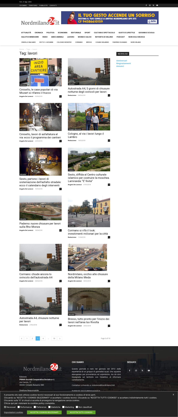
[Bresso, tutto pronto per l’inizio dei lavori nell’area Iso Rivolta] (89, 302)
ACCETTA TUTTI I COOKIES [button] (81, 412)
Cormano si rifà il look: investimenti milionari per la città (88, 232)
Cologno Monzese (75, 129)
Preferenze (41, 407)
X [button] (173, 394)
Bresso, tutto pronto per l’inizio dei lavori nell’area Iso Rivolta (88, 320)
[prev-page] (21, 338)
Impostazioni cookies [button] (13, 412)
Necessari (11, 407)
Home (21, 49)
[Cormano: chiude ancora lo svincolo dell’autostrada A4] (40, 257)
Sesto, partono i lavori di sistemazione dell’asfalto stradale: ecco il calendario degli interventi (40, 182)
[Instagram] (149, 5)
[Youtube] (157, 5)
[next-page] (60, 338)
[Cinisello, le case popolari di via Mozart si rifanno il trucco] (40, 72)
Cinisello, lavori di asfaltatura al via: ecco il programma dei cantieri (40, 136)
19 (54, 338)
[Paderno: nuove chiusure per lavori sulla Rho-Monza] (40, 208)
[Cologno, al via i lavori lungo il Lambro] (89, 116)
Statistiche (55, 407)
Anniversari (121, 60)
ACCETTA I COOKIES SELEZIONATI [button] (44, 412)
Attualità (23, 85)
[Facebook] (146, 5)
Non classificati (85, 407)
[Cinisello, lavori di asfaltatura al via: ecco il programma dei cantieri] (40, 117)
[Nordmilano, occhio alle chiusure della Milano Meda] (89, 257)
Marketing (69, 407)
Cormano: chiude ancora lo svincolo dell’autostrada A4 (35, 276)
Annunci (120, 66)
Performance (26, 407)
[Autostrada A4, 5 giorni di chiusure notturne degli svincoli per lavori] (89, 71)
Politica (71, 170)
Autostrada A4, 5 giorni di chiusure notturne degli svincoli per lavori (89, 90)
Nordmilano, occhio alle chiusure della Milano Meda (88, 276)
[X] (153, 5)
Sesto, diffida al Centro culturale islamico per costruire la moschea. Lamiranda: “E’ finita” (89, 178)
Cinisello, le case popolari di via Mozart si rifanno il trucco (38, 91)
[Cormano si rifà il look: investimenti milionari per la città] (89, 211)
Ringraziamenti (123, 63)
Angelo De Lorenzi (26, 96)
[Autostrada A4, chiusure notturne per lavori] (40, 301)
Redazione (72, 95)
